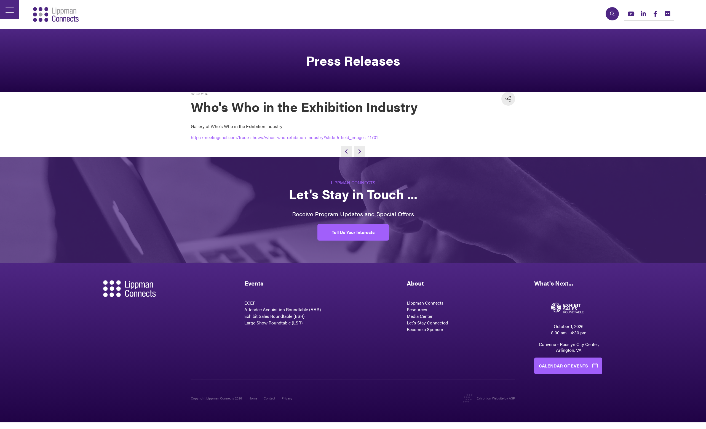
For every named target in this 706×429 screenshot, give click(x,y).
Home (252, 398)
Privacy (287, 398)
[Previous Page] (346, 151)
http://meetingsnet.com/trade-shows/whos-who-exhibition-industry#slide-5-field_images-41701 (284, 137)
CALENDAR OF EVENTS (563, 366)
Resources (417, 309)
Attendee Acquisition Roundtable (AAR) (282, 309)
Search (612, 13)
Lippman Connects (425, 303)
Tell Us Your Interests (353, 232)
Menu (9, 9)
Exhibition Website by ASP (496, 398)
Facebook (655, 13)
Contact (269, 398)
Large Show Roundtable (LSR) (273, 322)
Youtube (631, 13)
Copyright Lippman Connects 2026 (216, 398)
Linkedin (643, 13)
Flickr (667, 13)
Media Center (420, 316)
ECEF (249, 303)
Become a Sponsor (425, 329)
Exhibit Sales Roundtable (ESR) (274, 316)
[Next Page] (359, 151)
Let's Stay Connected (427, 322)
